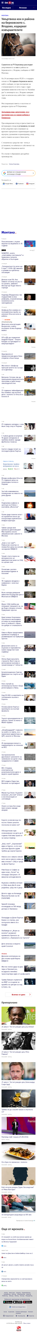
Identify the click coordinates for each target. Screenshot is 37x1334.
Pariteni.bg (5, 1295)
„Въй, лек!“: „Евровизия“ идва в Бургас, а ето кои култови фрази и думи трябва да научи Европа (12, 847)
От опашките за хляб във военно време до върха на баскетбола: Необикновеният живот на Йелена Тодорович (17, 1239)
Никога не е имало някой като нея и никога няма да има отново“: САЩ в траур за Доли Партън (12, 860)
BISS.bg (14, 1294)
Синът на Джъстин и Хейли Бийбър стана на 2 (17, 1253)
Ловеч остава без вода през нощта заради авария (11, 808)
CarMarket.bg (7, 1294)
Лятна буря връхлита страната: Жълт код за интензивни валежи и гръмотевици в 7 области (12, 662)
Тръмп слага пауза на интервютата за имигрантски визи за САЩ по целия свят (12, 559)
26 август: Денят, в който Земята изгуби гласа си (18, 1266)
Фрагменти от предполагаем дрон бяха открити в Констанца (12, 356)
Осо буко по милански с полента (14, 1162)
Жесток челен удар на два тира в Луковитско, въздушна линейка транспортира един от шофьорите (16, 970)
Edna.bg (11, 1295)
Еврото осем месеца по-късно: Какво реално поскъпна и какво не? (12, 822)
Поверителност (9, 1316)
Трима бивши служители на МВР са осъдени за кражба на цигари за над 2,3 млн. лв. (12, 983)
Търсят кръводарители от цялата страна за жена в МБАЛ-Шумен (12, 720)
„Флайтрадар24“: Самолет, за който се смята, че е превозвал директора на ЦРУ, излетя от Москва (12, 733)
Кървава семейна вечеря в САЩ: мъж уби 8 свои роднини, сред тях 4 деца (12, 885)
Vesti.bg (17, 1295)
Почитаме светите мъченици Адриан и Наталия (10, 571)
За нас (5, 1311)
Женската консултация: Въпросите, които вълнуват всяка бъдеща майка (11, 327)
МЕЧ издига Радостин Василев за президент (11, 782)
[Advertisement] (18, 207)
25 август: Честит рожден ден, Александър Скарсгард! (18, 1083)
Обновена (4, 953)
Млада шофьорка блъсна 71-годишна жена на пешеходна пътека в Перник (12, 481)
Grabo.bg (28, 1294)
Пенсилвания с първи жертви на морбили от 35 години (12, 244)
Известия (31, 1316)
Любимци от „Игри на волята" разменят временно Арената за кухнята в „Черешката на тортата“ (16, 934)
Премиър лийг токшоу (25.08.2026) (15, 1137)
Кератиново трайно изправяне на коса (11, 466)
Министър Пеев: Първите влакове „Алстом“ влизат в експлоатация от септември (12, 796)
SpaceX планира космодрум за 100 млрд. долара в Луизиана (11, 906)
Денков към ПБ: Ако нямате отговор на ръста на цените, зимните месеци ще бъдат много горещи (12, 284)
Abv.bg (6, 1292)
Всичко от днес (18, 994)
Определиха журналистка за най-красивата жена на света (17, 1280)
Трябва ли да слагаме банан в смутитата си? (17, 1110)
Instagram (31, 183)
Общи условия (26, 1323)
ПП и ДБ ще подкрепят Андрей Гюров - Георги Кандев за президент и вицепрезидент (11, 340)
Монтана (8, 232)
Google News (9, 183)
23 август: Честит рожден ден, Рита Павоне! (15, 1053)
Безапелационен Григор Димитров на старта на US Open (12, 674)
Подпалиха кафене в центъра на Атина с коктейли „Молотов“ (10, 505)
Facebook (21, 183)
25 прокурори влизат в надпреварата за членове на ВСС (12, 745)
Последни (6, 8)
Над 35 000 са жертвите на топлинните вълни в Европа (13, 697)
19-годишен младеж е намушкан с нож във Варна (10, 583)
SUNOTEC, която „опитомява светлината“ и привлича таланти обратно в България (12, 256)
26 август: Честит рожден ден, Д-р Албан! (18, 1027)
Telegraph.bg (29, 1295)
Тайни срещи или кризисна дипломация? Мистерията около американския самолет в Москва (12, 532)
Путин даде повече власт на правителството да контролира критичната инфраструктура (12, 517)
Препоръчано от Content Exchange (24, 1220)
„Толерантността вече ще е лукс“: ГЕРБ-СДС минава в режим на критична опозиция (12, 269)
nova (4, 1246)
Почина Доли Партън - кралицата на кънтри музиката (11, 709)
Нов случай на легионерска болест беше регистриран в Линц (12, 686)
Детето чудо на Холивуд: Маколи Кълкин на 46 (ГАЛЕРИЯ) (11, 895)
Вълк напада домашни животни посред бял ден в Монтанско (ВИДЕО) (13, 595)
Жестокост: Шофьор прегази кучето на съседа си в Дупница (12, 368)
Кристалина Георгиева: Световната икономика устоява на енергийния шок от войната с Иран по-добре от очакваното (12, 621)
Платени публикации (21, 1311)
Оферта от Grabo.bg (6, 461)
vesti (4, 1271)
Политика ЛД (21, 1316)
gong (4, 1285)
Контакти (30, 1311)
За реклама (11, 1311)
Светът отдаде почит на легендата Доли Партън (11, 450)
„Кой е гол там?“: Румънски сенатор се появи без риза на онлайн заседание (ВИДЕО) (12, 546)
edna (4, 1257)
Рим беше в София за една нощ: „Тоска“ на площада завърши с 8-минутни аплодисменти (11, 873)
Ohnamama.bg (21, 1294)
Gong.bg (18, 1292)
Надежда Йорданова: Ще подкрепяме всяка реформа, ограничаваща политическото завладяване (12, 299)
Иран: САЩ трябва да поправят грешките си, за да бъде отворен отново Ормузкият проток (12, 607)
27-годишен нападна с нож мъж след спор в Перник (13, 425)
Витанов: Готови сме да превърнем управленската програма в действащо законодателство (13, 380)
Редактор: (5, 164)
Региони (23, 8)
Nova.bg (22, 1295)
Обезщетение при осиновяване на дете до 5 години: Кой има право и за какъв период (12, 834)
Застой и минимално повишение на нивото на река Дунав (12, 493)
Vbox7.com (12, 1292)
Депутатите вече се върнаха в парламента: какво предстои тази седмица (11, 649)
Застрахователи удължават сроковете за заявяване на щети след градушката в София (12, 758)
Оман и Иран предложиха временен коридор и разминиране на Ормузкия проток (13, 636)
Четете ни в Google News (18, 1307)
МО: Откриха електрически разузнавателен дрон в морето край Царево (11, 771)
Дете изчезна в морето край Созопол (11, 945)
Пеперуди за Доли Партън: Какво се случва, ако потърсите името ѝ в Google (12, 921)
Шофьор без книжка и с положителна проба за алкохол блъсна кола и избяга (11, 313)
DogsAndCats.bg (26, 1292)
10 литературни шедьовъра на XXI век (16, 1215)
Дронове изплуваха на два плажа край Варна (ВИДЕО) (11, 958)
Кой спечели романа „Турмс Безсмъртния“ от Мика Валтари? (18, 1188)
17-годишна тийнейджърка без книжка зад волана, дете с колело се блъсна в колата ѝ (13, 393)
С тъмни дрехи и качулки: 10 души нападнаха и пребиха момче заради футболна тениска (12, 439)
